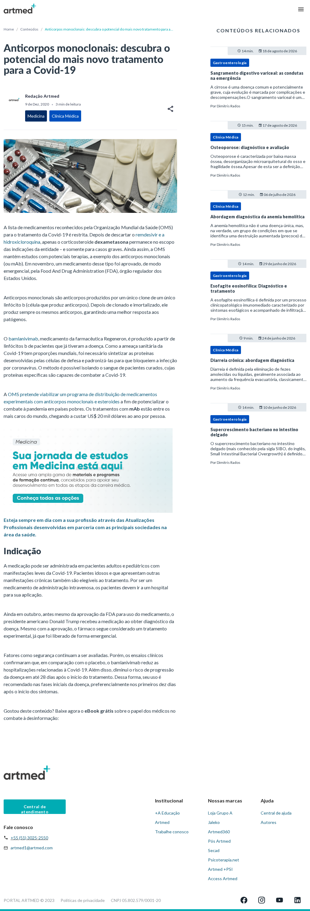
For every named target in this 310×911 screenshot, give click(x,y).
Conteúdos (29, 29)
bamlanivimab (23, 338)
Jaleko (214, 822)
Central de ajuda (276, 812)
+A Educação (167, 812)
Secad (213, 850)
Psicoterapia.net (223, 859)
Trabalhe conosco (172, 831)
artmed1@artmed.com (32, 847)
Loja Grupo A (220, 812)
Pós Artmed (219, 841)
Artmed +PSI (220, 869)
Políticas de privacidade (83, 900)
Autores (268, 822)
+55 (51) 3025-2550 (29, 837)
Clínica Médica (226, 137)
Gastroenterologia (230, 62)
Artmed (162, 822)
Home (9, 29)
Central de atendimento (34, 809)
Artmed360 (219, 831)
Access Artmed (222, 878)
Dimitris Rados (228, 106)
